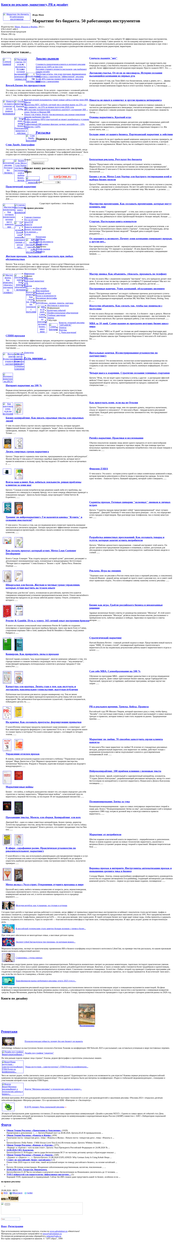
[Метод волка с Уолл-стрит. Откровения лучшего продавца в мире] (18, 881)
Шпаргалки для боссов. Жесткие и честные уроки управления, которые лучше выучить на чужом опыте (43, 586)
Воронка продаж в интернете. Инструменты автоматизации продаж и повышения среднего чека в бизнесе (130, 870)
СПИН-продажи (15, 335)
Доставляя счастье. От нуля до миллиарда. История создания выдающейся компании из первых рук (125, 74)
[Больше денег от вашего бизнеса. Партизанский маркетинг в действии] (21, 133)
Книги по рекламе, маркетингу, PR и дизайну (34, 4)
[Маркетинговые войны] (18, 779)
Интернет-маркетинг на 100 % (24, 385)
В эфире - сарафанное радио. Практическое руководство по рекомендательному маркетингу (41, 849)
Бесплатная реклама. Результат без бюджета (115, 159)
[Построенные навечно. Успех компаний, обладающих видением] (21, 289)
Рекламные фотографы (46, 298)
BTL (26, 283)
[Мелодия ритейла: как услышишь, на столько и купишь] (8, 909)
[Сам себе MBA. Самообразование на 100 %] (7, 683)
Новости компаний (33, 227)
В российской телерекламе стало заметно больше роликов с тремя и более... (51, 928)
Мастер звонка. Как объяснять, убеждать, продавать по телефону (128, 273)
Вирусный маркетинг (34, 281)
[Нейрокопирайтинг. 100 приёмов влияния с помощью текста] (7, 783)
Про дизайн (41, 288)
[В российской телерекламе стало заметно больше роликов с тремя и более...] (8, 933)
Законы (50, 318)
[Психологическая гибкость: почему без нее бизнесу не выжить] (8, 1045)
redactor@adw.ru (53, 1236)
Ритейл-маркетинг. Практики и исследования (116, 437)
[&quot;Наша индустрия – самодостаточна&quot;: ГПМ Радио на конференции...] (12, 1071)
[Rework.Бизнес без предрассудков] (33, 81)
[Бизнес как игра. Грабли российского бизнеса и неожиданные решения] (7, 617)
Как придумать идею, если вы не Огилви (113, 402)
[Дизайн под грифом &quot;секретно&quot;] (12, 1054)
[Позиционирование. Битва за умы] (7, 810)
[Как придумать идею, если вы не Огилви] (7, 413)
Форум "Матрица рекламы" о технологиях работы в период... (53, 1089)
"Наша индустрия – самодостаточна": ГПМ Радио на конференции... (56, 1067)
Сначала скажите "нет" (103, 58)
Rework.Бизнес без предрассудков (25, 85)
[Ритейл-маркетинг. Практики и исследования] (7, 448)
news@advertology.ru (52, 1233)
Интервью (40, 239)
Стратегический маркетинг (105, 637)
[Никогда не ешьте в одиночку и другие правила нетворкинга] (8, 113)
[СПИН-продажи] (53, 329)
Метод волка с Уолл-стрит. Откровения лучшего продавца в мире (44, 884)
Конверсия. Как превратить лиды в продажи (32, 654)
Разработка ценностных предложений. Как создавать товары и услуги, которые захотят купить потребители (126, 539)
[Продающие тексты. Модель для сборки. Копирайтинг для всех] (18, 814)
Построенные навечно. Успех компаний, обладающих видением (127, 288)
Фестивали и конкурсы (58, 305)
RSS (6, 1193)
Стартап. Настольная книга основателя (112, 221)
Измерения (29, 273)
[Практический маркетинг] (33, 182)
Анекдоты (29, 352)
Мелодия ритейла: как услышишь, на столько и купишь (41, 905)
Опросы (62, 327)
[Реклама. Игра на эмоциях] (7, 581)
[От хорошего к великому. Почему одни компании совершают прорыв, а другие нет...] (19, 247)
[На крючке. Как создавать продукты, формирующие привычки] (18, 716)
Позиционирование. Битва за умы (109, 801)
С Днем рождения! (67, 332)
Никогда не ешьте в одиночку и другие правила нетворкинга (125, 100)
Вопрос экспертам (32, 229)
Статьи (27, 234)
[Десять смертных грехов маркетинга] (18, 448)
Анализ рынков (47, 58)
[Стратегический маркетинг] (7, 649)
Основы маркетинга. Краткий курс (110, 117)
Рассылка (43, 132)
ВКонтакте (17, 1193)
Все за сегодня (31, 219)
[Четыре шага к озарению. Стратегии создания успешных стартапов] (19, 369)
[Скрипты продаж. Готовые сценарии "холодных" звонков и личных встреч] (7, 512)
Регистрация (15, 1226)
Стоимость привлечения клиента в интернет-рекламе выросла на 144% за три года (60, 65)
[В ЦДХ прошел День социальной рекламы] (8, 1111)
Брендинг (28, 278)
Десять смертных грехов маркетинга (27, 451)
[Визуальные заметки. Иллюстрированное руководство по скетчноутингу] (12, 364)
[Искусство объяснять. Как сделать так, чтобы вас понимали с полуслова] (31, 311)
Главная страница (32, 217)
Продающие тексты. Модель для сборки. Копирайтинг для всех (43, 817)
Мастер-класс (42, 244)
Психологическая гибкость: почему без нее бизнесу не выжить (54, 1041)
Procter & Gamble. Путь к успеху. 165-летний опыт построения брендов (47, 620)
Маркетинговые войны (19, 786)
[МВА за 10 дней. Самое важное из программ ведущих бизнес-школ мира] (42, 331)
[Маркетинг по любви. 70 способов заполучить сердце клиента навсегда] (7, 750)
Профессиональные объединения (62, 313)
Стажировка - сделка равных (29, 958)
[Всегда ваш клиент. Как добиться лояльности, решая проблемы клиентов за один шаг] (18, 478)
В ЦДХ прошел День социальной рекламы (44, 1107)
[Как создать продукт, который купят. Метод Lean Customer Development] (18, 547)
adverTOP (28, 222)
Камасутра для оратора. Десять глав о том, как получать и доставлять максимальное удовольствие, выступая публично (42, 688)
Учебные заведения (56, 315)
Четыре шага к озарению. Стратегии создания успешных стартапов (129, 372)
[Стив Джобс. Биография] (31, 140)
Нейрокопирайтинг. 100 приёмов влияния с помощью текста (125, 771)
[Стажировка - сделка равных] (8, 962)
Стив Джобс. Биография (20, 144)
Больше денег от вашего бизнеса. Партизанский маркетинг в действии (131, 134)
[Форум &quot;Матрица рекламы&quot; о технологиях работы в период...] (12, 1094)
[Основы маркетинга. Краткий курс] (20, 108)
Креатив (28, 286)
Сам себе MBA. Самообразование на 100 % (115, 671)
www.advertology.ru (58, 1231)
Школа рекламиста (44, 241)
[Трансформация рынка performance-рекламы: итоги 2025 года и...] (8, 985)
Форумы (63, 330)
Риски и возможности (46, 295)
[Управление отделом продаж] (18, 749)
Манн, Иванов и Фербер (26, 27)
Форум (6, 1124)
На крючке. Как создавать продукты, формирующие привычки (43, 722)
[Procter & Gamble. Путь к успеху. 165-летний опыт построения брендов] (18, 614)
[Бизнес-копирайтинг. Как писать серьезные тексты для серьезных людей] (18, 413)
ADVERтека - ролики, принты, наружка (54, 303)
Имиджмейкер (42, 291)
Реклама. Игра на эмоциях (105, 570)
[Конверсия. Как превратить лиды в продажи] (18, 650)
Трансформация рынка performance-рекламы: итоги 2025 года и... (46, 981)
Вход (4, 1226)
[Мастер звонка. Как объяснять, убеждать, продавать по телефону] (7, 292)
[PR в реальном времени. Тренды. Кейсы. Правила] (7, 718)
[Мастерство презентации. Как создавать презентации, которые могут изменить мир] (9, 227)
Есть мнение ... (31, 232)
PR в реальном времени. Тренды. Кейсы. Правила (119, 706)
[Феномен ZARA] (7, 474)
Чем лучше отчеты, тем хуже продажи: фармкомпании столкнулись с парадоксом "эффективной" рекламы (61, 75)
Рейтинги (40, 251)
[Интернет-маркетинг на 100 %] (7, 381)
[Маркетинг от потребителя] (7, 844)
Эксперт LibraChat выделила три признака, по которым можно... (45, 942)
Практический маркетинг (21, 186)
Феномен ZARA (98, 468)
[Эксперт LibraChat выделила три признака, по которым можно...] (8, 946)
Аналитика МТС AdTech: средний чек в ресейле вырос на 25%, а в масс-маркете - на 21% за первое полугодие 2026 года (55, 106)
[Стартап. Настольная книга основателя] (20, 212)
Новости (28, 224)
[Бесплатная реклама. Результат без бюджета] (8, 172)
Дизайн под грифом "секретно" (39, 1053)
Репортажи (41, 237)
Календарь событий (56, 310)
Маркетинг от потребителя (105, 834)
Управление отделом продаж (23, 753)
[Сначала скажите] (6, 64)
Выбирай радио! (43, 293)
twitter (30, 1193)
